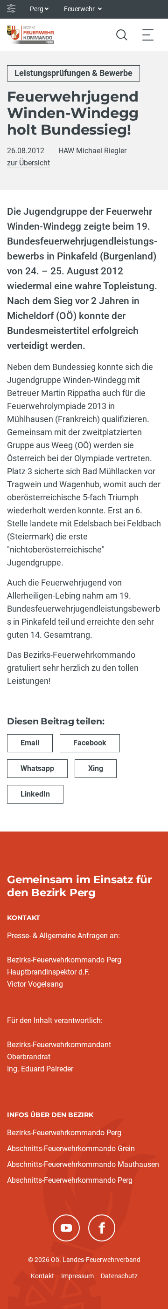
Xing (95, 768)
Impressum (77, 1276)
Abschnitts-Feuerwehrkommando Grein (71, 1148)
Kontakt (42, 1276)
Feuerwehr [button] (80, 9)
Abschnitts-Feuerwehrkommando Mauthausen (83, 1164)
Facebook (89, 742)
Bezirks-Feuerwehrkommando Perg (64, 1132)
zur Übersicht (28, 162)
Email (30, 742)
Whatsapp (37, 768)
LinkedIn (35, 794)
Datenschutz (119, 1276)
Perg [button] (36, 9)
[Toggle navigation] (148, 35)
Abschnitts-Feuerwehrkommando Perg (70, 1180)
